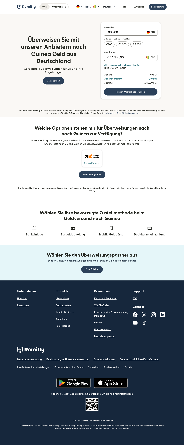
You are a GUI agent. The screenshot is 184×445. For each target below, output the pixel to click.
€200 (109, 44)
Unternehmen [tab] (59, 7)
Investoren (23, 305)
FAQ (135, 298)
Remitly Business (65, 312)
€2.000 (122, 44)
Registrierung (157, 7)
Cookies (128, 367)
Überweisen (62, 298)
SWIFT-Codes (101, 305)
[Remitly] (26, 7)
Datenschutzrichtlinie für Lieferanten (139, 359)
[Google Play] (73, 383)
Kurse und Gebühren (105, 298)
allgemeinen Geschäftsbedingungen (122, 113)
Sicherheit (93, 367)
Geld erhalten (63, 305)
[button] (79, 7)
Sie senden (109, 27)
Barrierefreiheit (111, 367)
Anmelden (139, 7)
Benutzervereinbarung (29, 359)
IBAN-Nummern (102, 329)
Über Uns (22, 298)
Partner (98, 323)
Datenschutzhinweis (104, 359)
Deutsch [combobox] (107, 7)
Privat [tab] (44, 7)
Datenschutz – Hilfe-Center (69, 367)
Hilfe (124, 7)
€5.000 (137, 44)
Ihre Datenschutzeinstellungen (33, 367)
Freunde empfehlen (104, 336)
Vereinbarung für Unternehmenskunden (67, 359)
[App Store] (111, 383)
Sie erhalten (110, 52)
